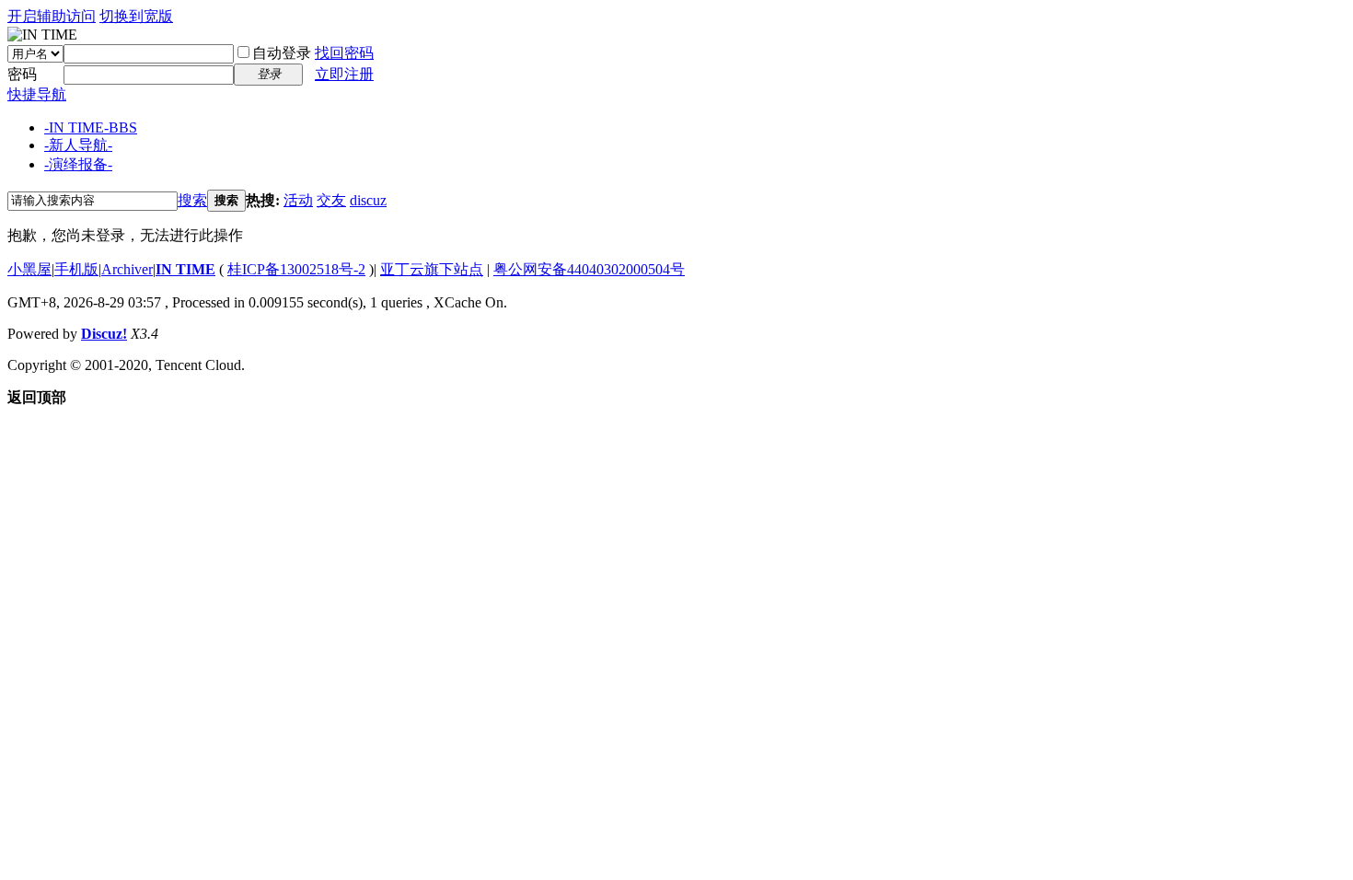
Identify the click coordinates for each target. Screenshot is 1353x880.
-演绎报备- (78, 164)
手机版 (76, 269)
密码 (22, 74)
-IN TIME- (90, 127)
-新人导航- (78, 145)
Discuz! (104, 334)
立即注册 (344, 74)
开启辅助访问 (51, 16)
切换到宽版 (136, 16)
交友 (331, 200)
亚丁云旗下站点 (431, 269)
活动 (298, 200)
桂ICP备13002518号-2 (296, 269)
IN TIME (185, 269)
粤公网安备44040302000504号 (589, 269)
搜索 (192, 200)
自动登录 (281, 53)
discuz (368, 200)
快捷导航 (36, 94)
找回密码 (344, 53)
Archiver (127, 269)
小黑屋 (29, 269)
